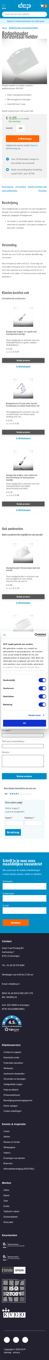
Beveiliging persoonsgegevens (18, 1100)
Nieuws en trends (12, 1142)
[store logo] (24, 6)
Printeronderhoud (12, 1095)
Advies (7, 1137)
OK (24, 723)
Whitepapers (9, 1147)
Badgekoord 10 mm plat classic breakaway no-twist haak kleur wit (22, 404)
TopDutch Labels (11, 1211)
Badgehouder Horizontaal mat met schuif (23, 569)
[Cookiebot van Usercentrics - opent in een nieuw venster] (35, 635)
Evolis (6, 1206)
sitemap (7, 1352)
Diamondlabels (11, 1217)
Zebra (6, 1190)
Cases (7, 1131)
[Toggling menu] (3, 6)
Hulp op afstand (11, 1090)
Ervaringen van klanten (14, 1158)
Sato (6, 1201)
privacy (16, 1352)
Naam (8, 818)
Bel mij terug (13, 832)
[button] (23, 793)
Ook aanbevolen (9, 191)
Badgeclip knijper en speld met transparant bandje (21, 333)
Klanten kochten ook (37, 187)
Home (4, 28)
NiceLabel (8, 1222)
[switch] (42, 688)
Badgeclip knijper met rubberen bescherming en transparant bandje (21, 477)
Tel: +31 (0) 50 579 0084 (13, 965)
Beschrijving (7, 187)
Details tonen (34, 715)
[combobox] (24, 14)
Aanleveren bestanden (14, 1074)
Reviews (43, 191)
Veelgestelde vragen (13, 1084)
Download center (11, 1057)
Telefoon (29, 818)
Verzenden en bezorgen (15, 1079)
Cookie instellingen (12, 1111)
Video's (7, 1153)
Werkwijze (8, 1068)
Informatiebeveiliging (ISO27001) (19, 1169)
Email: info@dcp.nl (10, 984)
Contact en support (12, 1052)
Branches (8, 1163)
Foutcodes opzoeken (13, 1063)
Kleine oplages (11, 1106)
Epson (7, 1195)
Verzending (20, 187)
